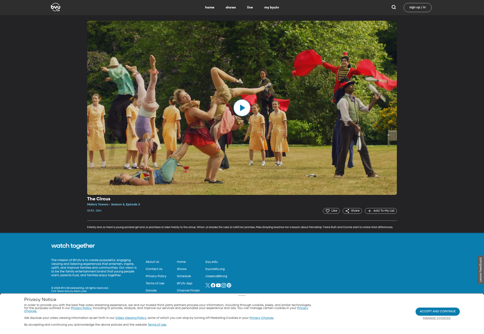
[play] (242, 107)
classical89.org (216, 276)
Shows (181, 269)
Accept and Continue (438, 311)
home (209, 7)
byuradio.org (215, 269)
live (250, 7)
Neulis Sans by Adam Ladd (72, 291)
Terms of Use (155, 283)
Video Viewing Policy (130, 318)
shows (231, 7)
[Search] (393, 7)
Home (181, 262)
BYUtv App (184, 283)
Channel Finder (188, 290)
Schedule (184, 276)
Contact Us (154, 269)
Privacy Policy (156, 276)
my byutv (271, 7)
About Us (152, 262)
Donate (151, 290)
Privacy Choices (261, 318)
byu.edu (212, 262)
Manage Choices (437, 318)
